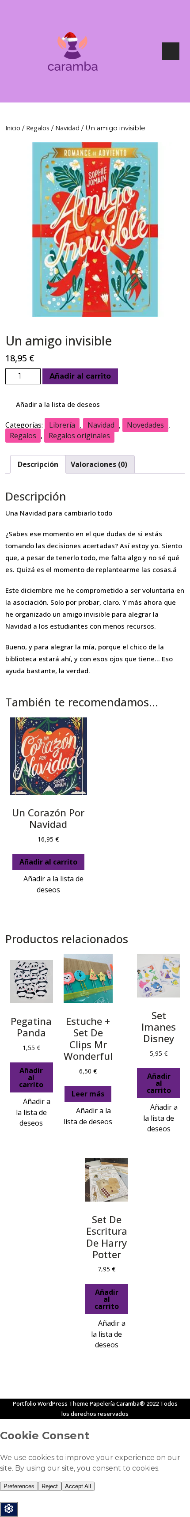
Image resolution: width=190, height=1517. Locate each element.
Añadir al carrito (80, 376)
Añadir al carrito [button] (48, 862)
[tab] (170, 51)
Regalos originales (79, 435)
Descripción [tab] (38, 464)
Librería (62, 425)
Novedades (145, 425)
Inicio (12, 127)
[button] (52, 404)
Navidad (67, 127)
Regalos (37, 127)
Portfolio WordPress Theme (50, 1403)
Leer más (88, 1094)
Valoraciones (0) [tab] (99, 464)
